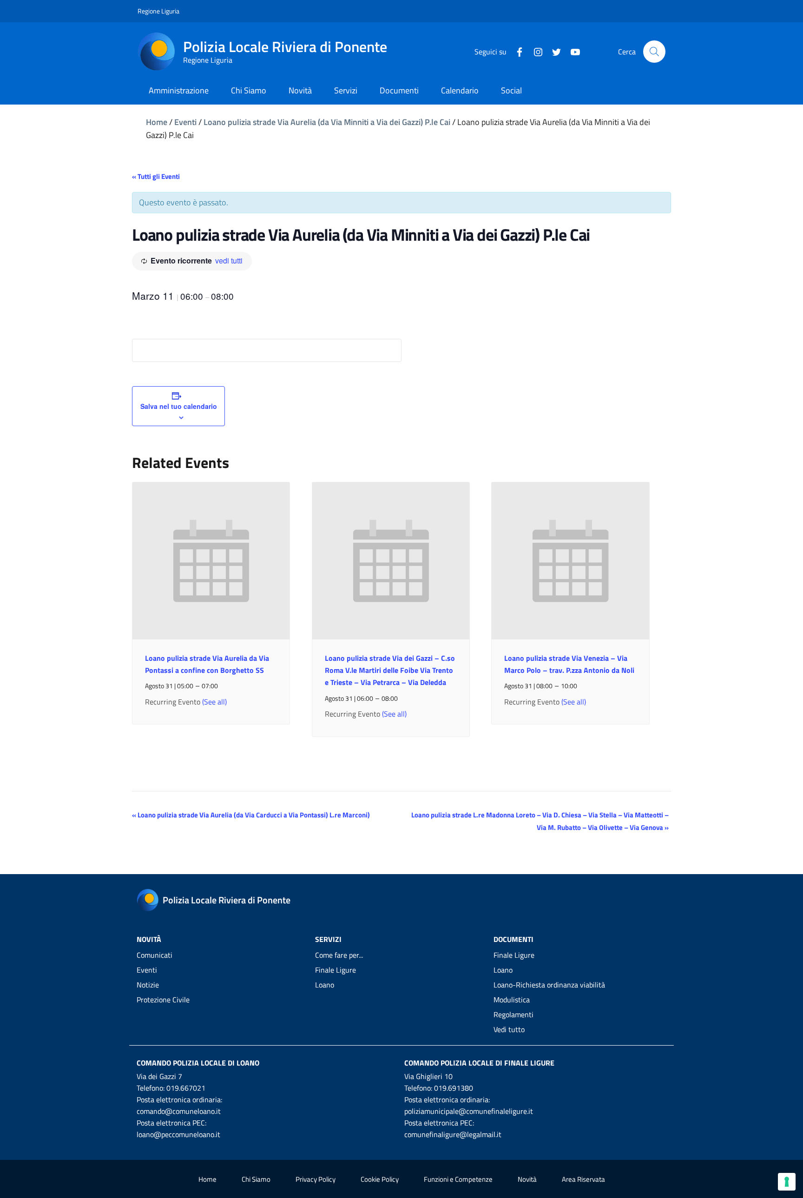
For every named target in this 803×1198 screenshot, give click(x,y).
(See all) (214, 701)
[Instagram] (534, 51)
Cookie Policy (380, 1179)
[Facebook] (516, 51)
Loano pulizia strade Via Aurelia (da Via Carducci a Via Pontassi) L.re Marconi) (251, 815)
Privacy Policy (316, 1179)
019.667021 (185, 1087)
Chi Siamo (256, 1179)
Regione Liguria (158, 11)
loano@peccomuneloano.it (178, 1134)
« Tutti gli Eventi (156, 176)
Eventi (185, 122)
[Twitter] (553, 51)
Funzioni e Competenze (458, 1179)
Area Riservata (583, 1179)
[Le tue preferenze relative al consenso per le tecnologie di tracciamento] (787, 1182)
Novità (527, 1179)
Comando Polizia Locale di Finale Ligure (479, 1062)
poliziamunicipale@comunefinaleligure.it (468, 1111)
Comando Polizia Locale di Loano (198, 1062)
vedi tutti (229, 260)
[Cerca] (654, 51)
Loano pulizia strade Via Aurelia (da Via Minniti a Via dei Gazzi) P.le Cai (327, 122)
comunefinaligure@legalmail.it (452, 1134)
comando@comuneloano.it (179, 1111)
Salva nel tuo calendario (178, 406)
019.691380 (453, 1087)
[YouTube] (571, 51)
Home (156, 122)
